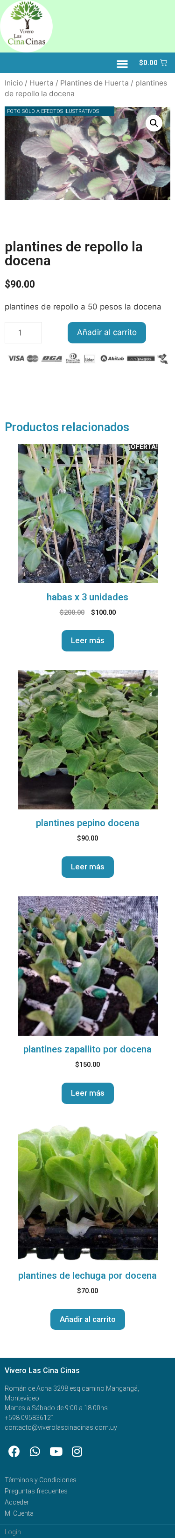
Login (13, 1532)
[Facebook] (14, 1451)
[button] (122, 64)
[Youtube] (56, 1451)
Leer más (88, 640)
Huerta (41, 83)
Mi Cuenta (19, 1513)
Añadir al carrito (107, 332)
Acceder (17, 1502)
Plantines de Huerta (94, 83)
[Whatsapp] (35, 1451)
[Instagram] (77, 1451)
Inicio (14, 83)
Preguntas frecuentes (36, 1491)
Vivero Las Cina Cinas (42, 1370)
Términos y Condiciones (41, 1480)
